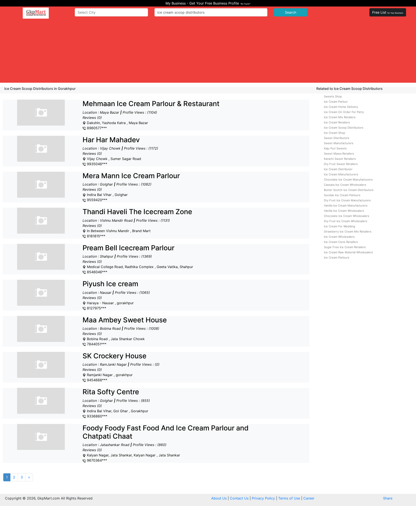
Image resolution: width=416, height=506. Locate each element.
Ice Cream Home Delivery (341, 106)
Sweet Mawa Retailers (339, 153)
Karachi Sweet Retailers (340, 158)
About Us (219, 498)
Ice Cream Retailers (337, 122)
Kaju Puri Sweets (335, 148)
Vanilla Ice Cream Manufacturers (345, 205)
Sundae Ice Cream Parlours (342, 195)
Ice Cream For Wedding (339, 226)
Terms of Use (289, 498)
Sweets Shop (333, 96)
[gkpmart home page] (36, 13)
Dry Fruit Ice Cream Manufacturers (347, 200)
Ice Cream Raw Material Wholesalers (348, 252)
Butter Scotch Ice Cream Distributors (349, 190)
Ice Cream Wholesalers (339, 236)
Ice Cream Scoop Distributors (343, 127)
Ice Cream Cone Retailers (341, 242)
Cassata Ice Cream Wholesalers (345, 184)
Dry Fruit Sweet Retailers (341, 164)
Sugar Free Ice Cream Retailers (345, 247)
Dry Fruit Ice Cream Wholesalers (345, 221)
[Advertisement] (208, 52)
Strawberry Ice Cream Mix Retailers (347, 231)
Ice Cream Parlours (336, 257)
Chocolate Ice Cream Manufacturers (348, 179)
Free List (387, 12)
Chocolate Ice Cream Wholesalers (346, 216)
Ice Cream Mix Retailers (340, 117)
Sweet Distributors (336, 138)
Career (308, 498)
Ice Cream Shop (334, 132)
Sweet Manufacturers (338, 143)
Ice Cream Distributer (338, 169)
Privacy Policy (263, 498)
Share (387, 498)
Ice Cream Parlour (336, 101)
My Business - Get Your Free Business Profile (208, 3)
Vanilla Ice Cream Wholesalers (344, 210)
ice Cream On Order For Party (344, 112)
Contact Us (239, 498)
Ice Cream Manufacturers (341, 174)
